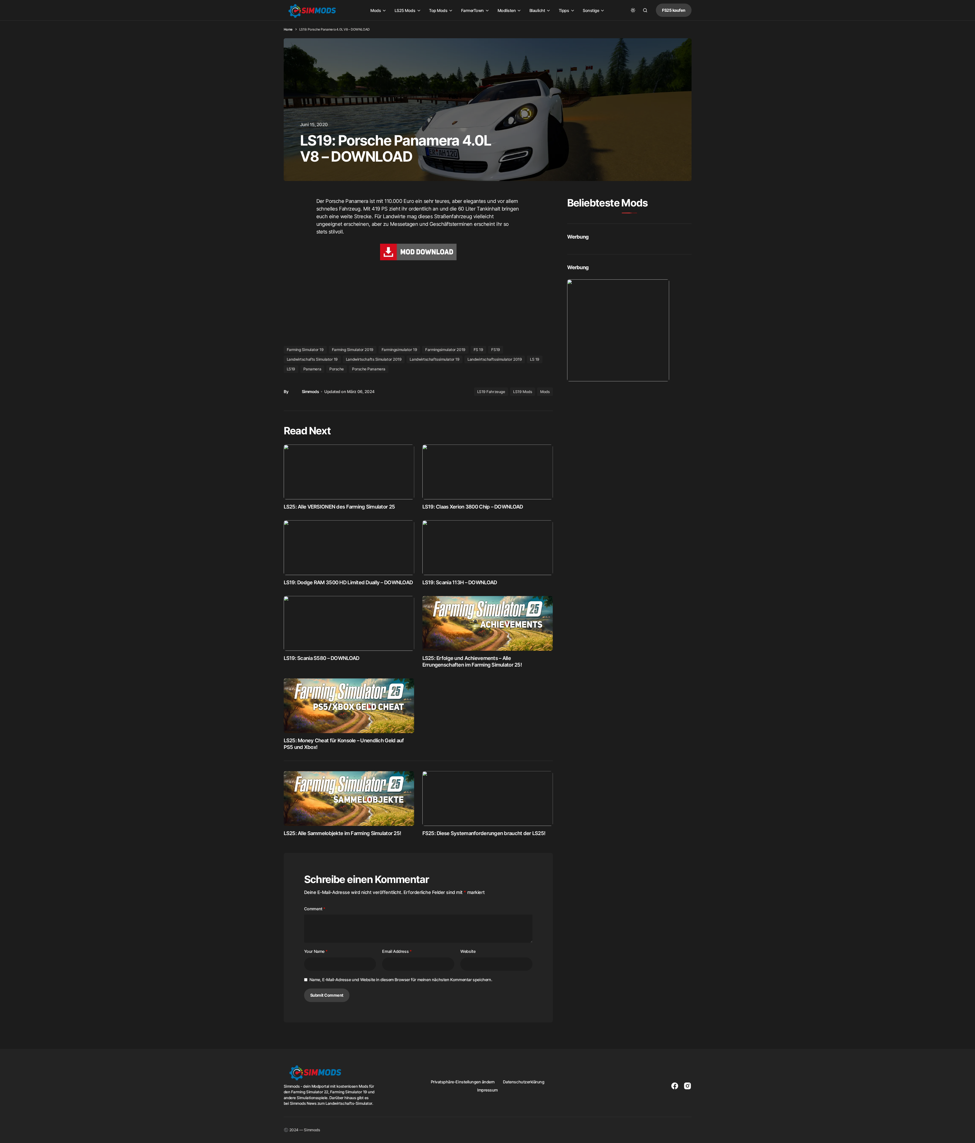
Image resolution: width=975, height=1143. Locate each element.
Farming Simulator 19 (305, 349)
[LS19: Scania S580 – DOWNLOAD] (349, 623)
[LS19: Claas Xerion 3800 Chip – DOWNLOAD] (487, 472)
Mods (545, 391)
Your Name (316, 951)
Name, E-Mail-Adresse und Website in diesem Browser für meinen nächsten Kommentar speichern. (400, 979)
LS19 (291, 369)
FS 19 (478, 349)
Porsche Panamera (368, 369)
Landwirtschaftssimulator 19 (434, 359)
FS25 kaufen (673, 10)
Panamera (312, 369)
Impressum (487, 1090)
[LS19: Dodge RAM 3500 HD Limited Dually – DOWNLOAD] (349, 547)
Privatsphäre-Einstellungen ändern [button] (463, 1081)
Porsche (336, 369)
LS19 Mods (522, 391)
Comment (314, 908)
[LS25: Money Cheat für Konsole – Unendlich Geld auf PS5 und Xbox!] (349, 705)
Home (288, 29)
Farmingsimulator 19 (399, 349)
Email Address (396, 951)
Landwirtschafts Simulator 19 (312, 359)
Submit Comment (326, 995)
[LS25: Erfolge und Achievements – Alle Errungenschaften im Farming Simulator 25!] (487, 623)
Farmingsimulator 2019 (445, 349)
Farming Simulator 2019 (352, 349)
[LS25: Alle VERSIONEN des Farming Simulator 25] (349, 472)
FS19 (495, 349)
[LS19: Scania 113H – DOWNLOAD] (487, 547)
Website (467, 951)
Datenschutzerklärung (523, 1081)
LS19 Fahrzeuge (491, 391)
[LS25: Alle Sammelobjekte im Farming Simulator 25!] (349, 798)
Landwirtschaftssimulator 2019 (494, 359)
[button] (633, 10)
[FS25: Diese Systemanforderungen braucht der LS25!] (487, 798)
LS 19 (534, 359)
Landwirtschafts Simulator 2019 (374, 359)
